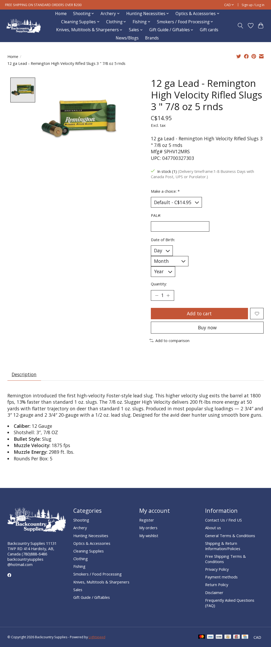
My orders (148, 527)
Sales (77, 589)
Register (146, 520)
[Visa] (210, 637)
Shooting (81, 520)
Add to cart (199, 313)
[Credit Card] (245, 637)
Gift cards (209, 30)
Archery (80, 527)
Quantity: (159, 283)
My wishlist (148, 535)
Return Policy (216, 584)
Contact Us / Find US (223, 520)
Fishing (79, 566)
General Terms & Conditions (230, 535)
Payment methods (221, 576)
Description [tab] (24, 374)
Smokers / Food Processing (97, 574)
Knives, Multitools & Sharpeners (101, 582)
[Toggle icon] (240, 25)
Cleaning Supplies (88, 551)
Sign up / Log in (253, 5)
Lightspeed (97, 637)
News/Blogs (127, 38)
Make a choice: (165, 191)
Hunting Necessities (90, 535)
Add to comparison (172, 340)
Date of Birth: (163, 239)
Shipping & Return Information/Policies (222, 546)
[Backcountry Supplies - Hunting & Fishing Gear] (23, 26)
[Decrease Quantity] (156, 295)
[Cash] (227, 637)
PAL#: (156, 215)
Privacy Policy (217, 569)
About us (213, 527)
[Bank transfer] (219, 637)
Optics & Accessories (91, 543)
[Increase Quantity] (168, 295)
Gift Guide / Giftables (91, 597)
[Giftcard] (236, 637)
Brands (152, 38)
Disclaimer (214, 592)
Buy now (207, 327)
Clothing (80, 558)
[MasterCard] (201, 637)
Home (61, 13)
